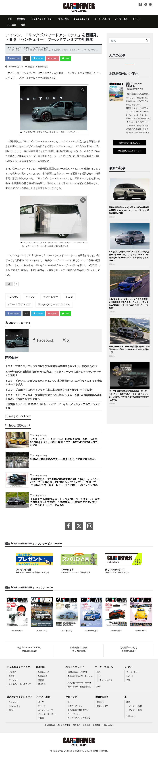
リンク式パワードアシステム (54, 304)
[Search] (147, 40)
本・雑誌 (12, 24)
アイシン (30, 296)
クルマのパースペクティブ (20, 684)
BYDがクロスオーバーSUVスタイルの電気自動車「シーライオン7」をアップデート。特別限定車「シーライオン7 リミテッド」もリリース (129, 256)
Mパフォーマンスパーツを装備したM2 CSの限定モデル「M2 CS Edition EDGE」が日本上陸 (129, 349)
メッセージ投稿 (135, 706)
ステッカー (13, 702)
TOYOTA (13, 296)
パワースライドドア (19, 304)
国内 (99, 686)
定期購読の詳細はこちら (129, 151)
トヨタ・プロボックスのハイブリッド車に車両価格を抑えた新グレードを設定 (48, 389)
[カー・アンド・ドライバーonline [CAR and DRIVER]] (79, 7)
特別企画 (42, 684)
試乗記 (41, 680)
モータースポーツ (102, 19)
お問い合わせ (108, 725)
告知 (128, 680)
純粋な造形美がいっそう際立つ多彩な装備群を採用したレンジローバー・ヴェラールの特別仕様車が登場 (129, 210)
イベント (136, 19)
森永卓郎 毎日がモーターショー (80, 677)
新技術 (31, 66)
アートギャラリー (75, 714)
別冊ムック (131, 716)
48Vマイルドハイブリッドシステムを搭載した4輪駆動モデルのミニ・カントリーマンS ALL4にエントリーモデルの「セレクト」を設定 (129, 303)
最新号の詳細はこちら (129, 142)
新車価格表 (42, 676)
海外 (99, 672)
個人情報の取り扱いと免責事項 (57, 725)
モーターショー (132, 672)
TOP (10, 19)
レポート (130, 676)
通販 (23, 24)
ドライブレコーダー (46, 714)
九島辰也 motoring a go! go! (79, 683)
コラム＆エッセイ (81, 19)
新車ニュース (43, 672)
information (101, 696)
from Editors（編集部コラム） (80, 687)
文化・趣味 (63, 19)
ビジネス (12, 672)
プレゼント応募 (135, 710)
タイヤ (41, 702)
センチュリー (50, 296)
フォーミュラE (106, 680)
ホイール (42, 706)
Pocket (53, 58)
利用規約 (76, 725)
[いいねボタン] (9, 284)
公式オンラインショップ (19, 696)
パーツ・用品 (121, 19)
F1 (101, 676)
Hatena (39, 58)
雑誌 (128, 702)
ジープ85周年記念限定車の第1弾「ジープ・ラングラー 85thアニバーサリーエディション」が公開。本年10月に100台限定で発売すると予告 (129, 395)
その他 (41, 718)
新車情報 (21, 19)
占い (69, 702)
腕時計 (11, 710)
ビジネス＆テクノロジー (42, 19)
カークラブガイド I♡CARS (79, 718)
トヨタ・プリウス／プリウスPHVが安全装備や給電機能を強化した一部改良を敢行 (51, 366)
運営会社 (86, 725)
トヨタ (69, 296)
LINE (66, 58)
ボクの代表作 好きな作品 (78, 710)
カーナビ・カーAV (45, 710)
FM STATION (14, 706)
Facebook (14, 58)
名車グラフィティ (75, 706)
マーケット (13, 680)
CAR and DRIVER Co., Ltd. (76, 751)
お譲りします (102, 706)
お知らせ (100, 702)
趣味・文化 (71, 696)
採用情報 (96, 725)
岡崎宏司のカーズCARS (77, 672)
